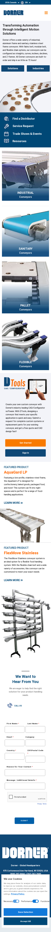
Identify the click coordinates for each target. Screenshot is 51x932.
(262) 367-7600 (33, 874)
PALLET (25, 305)
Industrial (25, 192)
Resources (19, 141)
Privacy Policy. (18, 894)
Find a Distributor (24, 118)
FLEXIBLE (25, 362)
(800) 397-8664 (17, 874)
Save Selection (25, 912)
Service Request (23, 126)
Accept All (25, 921)
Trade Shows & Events (27, 133)
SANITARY (25, 248)
